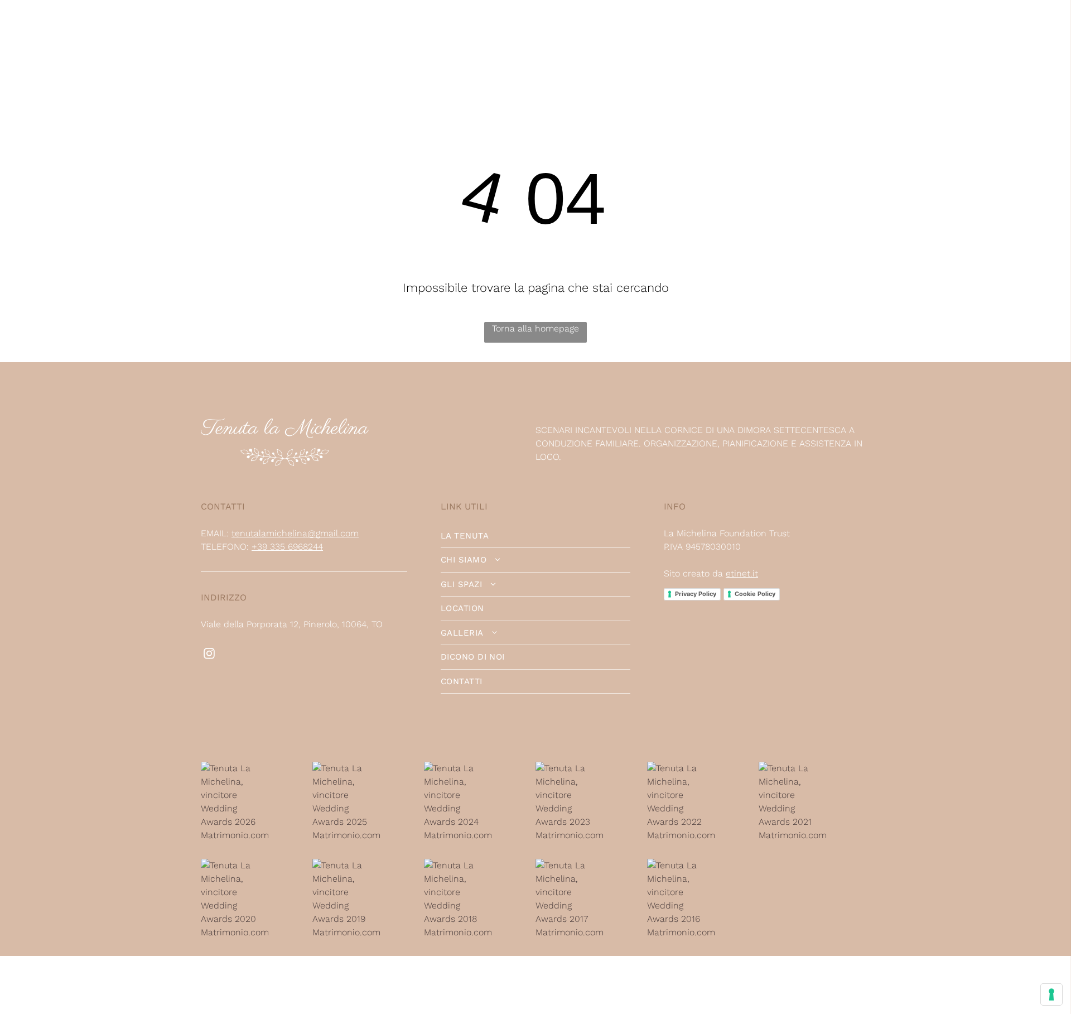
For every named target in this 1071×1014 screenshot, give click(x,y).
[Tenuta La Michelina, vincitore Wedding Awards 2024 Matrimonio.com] (459, 768)
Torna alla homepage (535, 328)
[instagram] (209, 655)
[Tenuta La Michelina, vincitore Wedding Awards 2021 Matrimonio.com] (793, 768)
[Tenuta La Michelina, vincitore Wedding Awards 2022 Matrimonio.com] (682, 768)
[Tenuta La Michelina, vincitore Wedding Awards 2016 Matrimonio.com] (682, 865)
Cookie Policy (755, 594)
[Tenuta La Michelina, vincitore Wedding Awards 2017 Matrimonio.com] (570, 865)
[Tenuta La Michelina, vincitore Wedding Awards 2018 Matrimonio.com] (459, 865)
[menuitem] (113, 34)
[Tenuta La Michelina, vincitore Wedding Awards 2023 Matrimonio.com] (570, 768)
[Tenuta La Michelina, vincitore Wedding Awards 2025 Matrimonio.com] (347, 768)
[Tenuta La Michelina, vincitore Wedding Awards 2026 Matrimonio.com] (236, 768)
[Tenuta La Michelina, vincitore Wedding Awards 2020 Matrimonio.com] (236, 865)
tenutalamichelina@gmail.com (295, 533)
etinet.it (742, 573)
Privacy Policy (695, 594)
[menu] (1046, 34)
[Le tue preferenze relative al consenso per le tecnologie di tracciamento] (1051, 994)
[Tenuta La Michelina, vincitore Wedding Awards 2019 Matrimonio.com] (347, 865)
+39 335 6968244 (287, 546)
